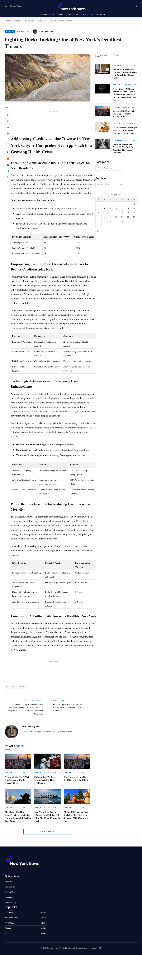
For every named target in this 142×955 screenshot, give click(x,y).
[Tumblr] (8, 152)
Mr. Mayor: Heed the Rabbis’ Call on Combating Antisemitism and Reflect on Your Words (18, 816)
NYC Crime (74, 14)
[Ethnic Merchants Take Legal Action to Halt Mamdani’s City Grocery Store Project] (102, 127)
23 (134, 217)
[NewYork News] (71, 6)
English (104, 55)
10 (98, 212)
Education (88, 14)
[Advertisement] (53, 119)
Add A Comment (48, 832)
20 (116, 217)
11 (104, 212)
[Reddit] (8, 158)
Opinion (101, 14)
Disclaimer (9, 897)
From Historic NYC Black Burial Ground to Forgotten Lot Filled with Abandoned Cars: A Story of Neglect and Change (124, 94)
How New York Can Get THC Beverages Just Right (76, 778)
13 (116, 212)
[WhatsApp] (8, 177)
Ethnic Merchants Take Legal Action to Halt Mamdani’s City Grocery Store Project (124, 130)
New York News (45, 14)
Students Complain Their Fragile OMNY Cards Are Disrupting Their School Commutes (123, 148)
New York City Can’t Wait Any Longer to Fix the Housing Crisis (17, 779)
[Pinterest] (8, 133)
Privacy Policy (10, 902)
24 (98, 221)
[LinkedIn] (8, 127)
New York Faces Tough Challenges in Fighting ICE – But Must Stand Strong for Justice (47, 816)
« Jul (97, 231)
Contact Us (9, 892)
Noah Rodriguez (48, 31)
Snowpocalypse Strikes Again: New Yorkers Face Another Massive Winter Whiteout (69, 707)
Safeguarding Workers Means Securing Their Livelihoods (44, 779)
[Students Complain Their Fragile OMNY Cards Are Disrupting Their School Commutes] (102, 144)
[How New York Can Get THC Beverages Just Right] (77, 761)
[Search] (136, 6)
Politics (61, 14)
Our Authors (10, 886)
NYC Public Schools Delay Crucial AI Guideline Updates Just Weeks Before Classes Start (124, 73)
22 (128, 217)
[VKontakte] (8, 164)
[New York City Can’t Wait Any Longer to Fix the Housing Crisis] (18, 761)
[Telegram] (8, 171)
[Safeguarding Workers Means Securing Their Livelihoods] (47, 761)
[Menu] (6, 6)
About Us (8, 881)
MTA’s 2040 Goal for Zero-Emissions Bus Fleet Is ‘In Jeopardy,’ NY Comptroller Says (76, 816)
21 (122, 217)
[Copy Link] (8, 146)
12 (110, 212)
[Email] (8, 139)
